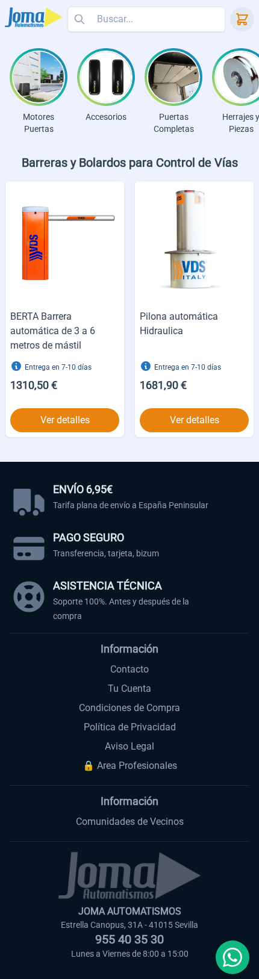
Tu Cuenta (129, 688)
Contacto (129, 669)
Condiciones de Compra (129, 707)
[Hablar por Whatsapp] (232, 957)
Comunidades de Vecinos (130, 821)
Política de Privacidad (130, 727)
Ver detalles (65, 420)
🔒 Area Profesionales (130, 765)
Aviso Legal (129, 746)
